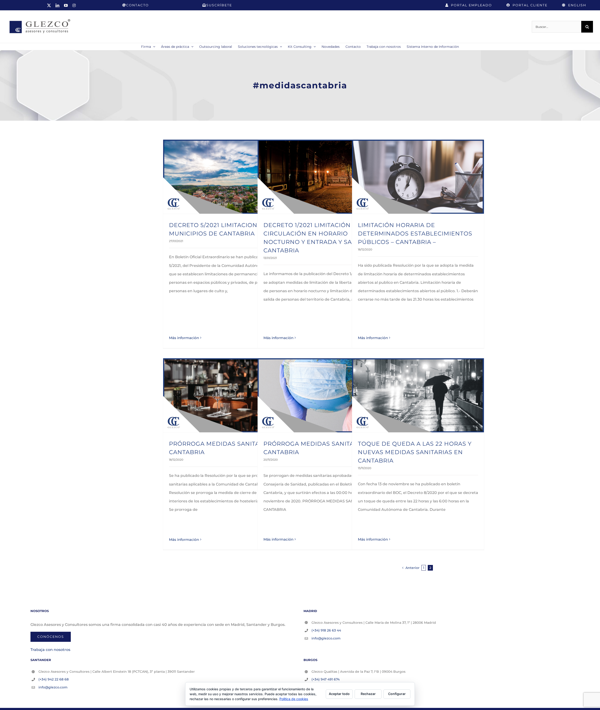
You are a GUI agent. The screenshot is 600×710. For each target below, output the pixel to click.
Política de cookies (293, 699)
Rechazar (368, 694)
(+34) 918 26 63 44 (326, 630)
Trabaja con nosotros (50, 649)
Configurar (397, 694)
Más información (184, 338)
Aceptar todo (339, 694)
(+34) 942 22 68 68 (53, 679)
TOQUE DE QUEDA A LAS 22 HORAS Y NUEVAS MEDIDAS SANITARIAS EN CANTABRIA (415, 452)
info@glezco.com (326, 638)
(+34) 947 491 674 (325, 679)
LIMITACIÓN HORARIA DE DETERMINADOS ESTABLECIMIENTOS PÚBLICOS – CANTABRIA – (415, 233)
